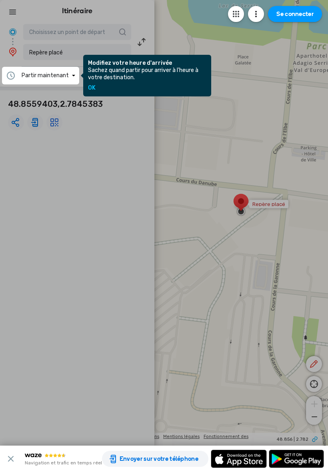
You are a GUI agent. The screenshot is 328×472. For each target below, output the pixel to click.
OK (92, 88)
